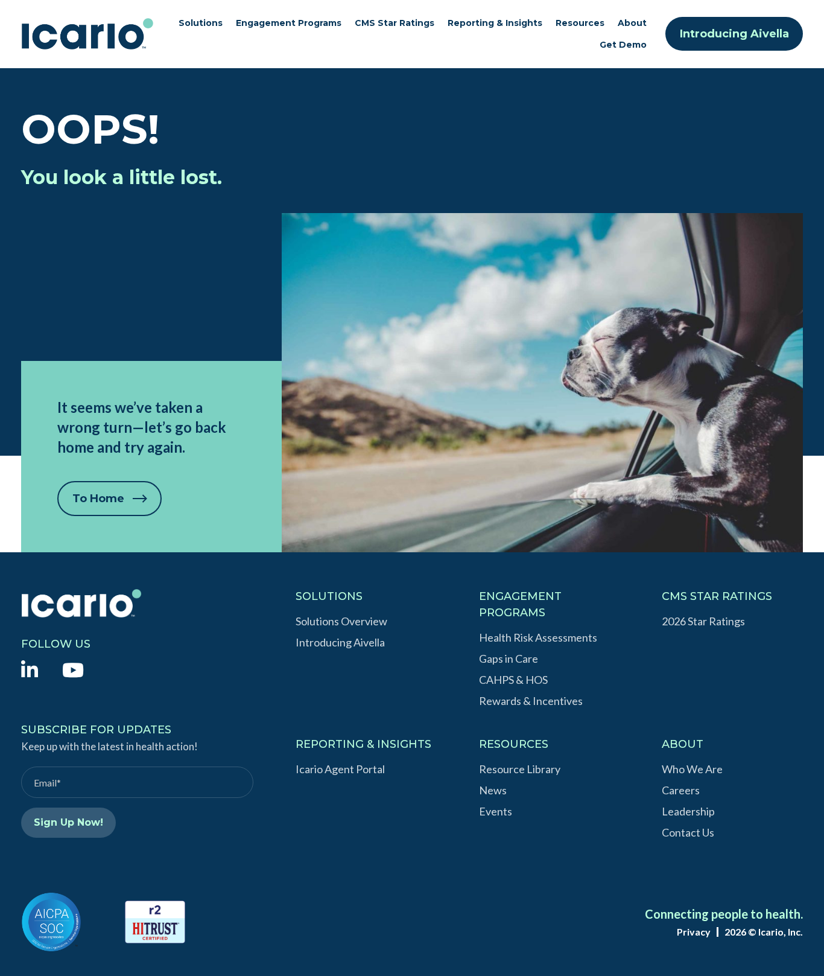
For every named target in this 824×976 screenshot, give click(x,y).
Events (495, 811)
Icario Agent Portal (340, 769)
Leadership (688, 811)
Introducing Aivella (734, 33)
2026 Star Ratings (703, 621)
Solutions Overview (341, 621)
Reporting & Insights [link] (495, 23)
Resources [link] (580, 23)
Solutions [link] (201, 23)
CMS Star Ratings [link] (394, 23)
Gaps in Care (508, 658)
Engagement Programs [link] (288, 23)
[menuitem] (29, 669)
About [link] (632, 23)
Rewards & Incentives (531, 700)
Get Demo (623, 44)
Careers (681, 790)
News (493, 790)
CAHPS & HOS (513, 679)
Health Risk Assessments (538, 637)
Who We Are (692, 769)
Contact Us (688, 832)
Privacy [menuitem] (694, 932)
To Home (98, 498)
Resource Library (519, 769)
